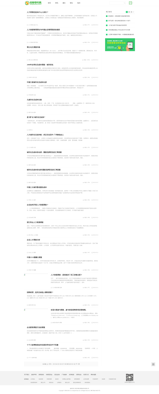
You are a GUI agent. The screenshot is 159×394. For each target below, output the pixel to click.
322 (74, 364)
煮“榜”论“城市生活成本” (36, 117)
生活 (36, 77)
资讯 (56, 3)
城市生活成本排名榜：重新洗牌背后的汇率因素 (44, 152)
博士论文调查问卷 (33, 47)
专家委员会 (49, 374)
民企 (32, 235)
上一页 (49, 364)
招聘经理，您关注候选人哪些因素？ (40, 292)
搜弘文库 (67, 382)
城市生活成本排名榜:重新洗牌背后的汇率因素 (44, 170)
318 (65, 364)
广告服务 (64, 374)
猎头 (71, 3)
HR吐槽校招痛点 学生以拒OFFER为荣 (118, 30)
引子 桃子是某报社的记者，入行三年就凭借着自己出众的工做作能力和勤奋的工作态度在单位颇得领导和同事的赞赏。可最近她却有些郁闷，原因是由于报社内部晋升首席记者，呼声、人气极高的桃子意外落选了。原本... (74, 280)
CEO (32, 270)
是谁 (61, 287)
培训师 (103, 379)
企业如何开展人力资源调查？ (37, 205)
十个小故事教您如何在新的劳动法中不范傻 (42, 345)
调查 (35, 252)
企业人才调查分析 (33, 240)
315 (58, 364)
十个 (30, 357)
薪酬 (35, 270)
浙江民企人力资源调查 (35, 222)
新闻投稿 (41, 374)
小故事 (32, 357)
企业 (30, 217)
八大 (30, 147)
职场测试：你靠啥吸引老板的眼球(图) (118, 16)
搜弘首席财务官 (77, 382)
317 (63, 364)
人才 (32, 252)
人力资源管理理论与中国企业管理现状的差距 (43, 30)
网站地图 (93, 374)
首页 (49, 3)
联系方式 (86, 374)
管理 (34, 42)
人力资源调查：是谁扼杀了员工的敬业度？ (66, 275)
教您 (36, 357)
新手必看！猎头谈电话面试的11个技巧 (118, 20)
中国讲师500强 (112, 379)
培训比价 (51, 382)
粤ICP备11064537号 (95, 390)
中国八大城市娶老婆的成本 (37, 187)
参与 (58, 322)
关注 (35, 305)
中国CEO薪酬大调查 (34, 257)
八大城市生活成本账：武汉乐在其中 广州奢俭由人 (45, 135)
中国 (30, 95)
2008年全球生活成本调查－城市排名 (40, 65)
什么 (37, 25)
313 (54, 364)
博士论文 (31, 60)
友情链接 (71, 374)
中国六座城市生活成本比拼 (37, 82)
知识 (78, 3)
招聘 (30, 305)
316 (61, 364)
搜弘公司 (43, 382)
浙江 (30, 235)
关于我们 (26, 374)
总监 (34, 25)
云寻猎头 (33, 379)
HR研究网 (49, 379)
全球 (33, 77)
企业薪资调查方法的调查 (36, 327)
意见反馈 (57, 374)
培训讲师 (41, 379)
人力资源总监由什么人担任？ (37, 12)
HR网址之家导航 (66, 379)
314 (56, 364)
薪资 (32, 340)
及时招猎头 (87, 382)
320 (70, 364)
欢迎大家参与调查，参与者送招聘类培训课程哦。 (69, 310)
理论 (37, 42)
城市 (32, 95)
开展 (35, 217)
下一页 (78, 364)
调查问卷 (35, 60)
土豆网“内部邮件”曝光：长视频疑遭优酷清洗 (120, 34)
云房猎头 (59, 382)
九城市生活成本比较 (34, 100)
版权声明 (34, 374)
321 (72, 364)
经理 (32, 305)
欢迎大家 (55, 322)
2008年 (30, 77)
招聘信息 (78, 374)
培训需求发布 (34, 382)
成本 (35, 112)
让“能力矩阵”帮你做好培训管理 (116, 25)
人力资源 (31, 25)
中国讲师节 (95, 379)
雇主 (64, 3)
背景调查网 (77, 379)
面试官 (57, 379)
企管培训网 (86, 379)
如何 (32, 217)
